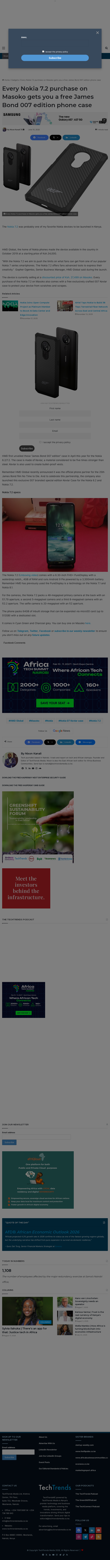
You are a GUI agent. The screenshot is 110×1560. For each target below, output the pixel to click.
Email (24, 37)
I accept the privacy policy (56, 52)
